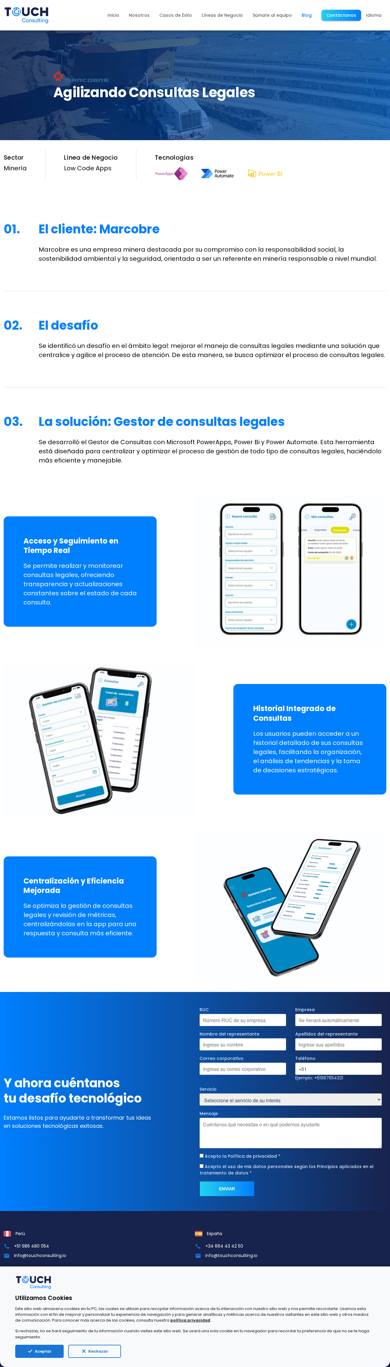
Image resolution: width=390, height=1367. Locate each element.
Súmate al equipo (272, 15)
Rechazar (98, 1351)
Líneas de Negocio (222, 15)
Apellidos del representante (326, 1034)
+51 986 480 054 (31, 1246)
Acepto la (242, 1156)
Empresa (305, 1010)
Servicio (208, 1089)
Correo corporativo (221, 1058)
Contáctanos (341, 15)
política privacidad (190, 1320)
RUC (204, 1010)
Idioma (373, 15)
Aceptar (43, 1351)
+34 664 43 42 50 (224, 1246)
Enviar (227, 1188)
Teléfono (305, 1058)
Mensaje (209, 1113)
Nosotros (139, 15)
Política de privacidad (252, 1156)
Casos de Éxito (175, 15)
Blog (307, 15)
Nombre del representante (229, 1034)
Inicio (113, 15)
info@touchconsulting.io (40, 1255)
